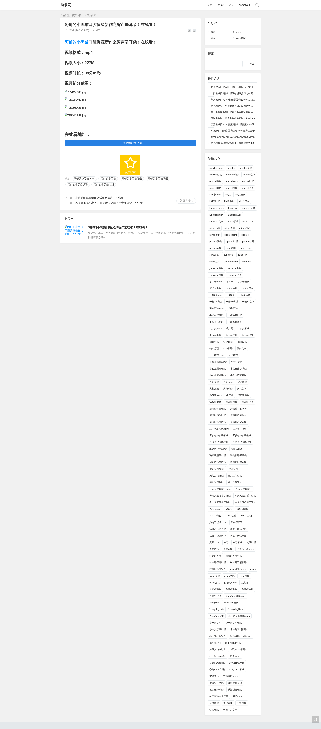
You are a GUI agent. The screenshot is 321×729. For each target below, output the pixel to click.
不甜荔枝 (233, 308)
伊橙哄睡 (241, 703)
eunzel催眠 (215, 181)
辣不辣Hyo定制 (217, 656)
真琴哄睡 (214, 549)
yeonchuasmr (231, 261)
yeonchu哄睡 (216, 275)
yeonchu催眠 (216, 268)
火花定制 (241, 388)
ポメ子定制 (247, 288)
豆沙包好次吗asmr (219, 428)
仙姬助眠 (242, 341)
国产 (81, 15)
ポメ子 (229, 281)
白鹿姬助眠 (231, 589)
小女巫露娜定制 (238, 375)
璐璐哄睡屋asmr (218, 448)
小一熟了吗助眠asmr (239, 616)
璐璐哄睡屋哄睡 (217, 462)
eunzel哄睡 (231, 188)
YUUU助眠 (215, 515)
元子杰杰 (233, 355)
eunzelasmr (232, 181)
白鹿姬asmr (230, 582)
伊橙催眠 (214, 709)
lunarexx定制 (216, 221)
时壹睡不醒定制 (217, 569)
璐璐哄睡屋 (237, 448)
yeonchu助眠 (234, 268)
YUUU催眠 (242, 509)
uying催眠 (214, 576)
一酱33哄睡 (232, 301)
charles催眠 (246, 168)
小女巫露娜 (237, 361)
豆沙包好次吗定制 (242, 442)
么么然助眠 (215, 335)
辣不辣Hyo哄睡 (238, 649)
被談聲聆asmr (230, 676)
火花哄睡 (228, 388)
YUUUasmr (215, 509)
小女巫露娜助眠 (238, 368)
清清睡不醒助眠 (217, 415)
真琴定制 (228, 549)
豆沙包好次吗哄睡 (218, 442)
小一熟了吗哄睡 (238, 629)
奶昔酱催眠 (243, 395)
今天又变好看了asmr (220, 489)
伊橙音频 (228, 703)
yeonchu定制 (234, 275)
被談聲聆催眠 (235, 689)
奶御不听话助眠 (238, 529)
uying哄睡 (244, 576)
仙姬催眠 (214, 341)
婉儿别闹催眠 (216, 475)
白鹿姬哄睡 (247, 589)
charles (231, 168)
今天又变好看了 (244, 489)
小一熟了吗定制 (217, 636)
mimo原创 (229, 228)
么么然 (229, 328)
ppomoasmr (230, 234)
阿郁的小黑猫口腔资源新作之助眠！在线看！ (118, 227)
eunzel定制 (247, 188)
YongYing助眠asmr (235, 596)
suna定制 (214, 261)
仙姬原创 (214, 348)
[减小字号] (194, 30)
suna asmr (245, 248)
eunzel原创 (215, 188)
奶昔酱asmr (215, 395)
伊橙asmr (238, 696)
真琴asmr (214, 542)
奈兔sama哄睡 (217, 669)
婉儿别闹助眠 (235, 475)
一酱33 (230, 295)
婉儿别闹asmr (216, 468)
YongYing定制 (216, 616)
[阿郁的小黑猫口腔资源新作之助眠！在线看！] (75, 232)
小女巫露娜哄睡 (217, 375)
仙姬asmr (228, 341)
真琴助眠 (251, 542)
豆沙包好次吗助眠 (242, 435)
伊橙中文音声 (230, 709)
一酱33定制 (248, 301)
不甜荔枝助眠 (235, 315)
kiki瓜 (228, 194)
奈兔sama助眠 (217, 662)
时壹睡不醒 (215, 555)
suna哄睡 (243, 254)
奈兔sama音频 (236, 662)
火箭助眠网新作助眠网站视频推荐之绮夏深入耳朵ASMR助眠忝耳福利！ (248, 93)
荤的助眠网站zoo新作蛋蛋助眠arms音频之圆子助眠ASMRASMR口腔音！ (249, 99)
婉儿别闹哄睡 (216, 482)
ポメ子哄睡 (231, 288)
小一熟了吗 (215, 622)
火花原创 (214, 388)
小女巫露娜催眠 (217, 368)
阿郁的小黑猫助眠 (158, 178)
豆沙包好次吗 (240, 428)
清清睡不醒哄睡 (217, 422)
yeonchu (246, 261)
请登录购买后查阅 (132, 143)
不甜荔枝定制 (235, 321)
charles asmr (216, 168)
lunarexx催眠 (248, 208)
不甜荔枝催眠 (216, 315)
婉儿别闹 (233, 468)
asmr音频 (244, 5)
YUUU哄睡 (230, 515)
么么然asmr (215, 328)
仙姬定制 (241, 348)
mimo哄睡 (244, 228)
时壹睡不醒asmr (245, 549)
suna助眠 (214, 254)
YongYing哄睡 (235, 609)
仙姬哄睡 (228, 348)
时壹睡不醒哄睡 (238, 562)
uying (253, 569)
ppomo (245, 234)
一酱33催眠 (244, 295)
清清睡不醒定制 (238, 422)
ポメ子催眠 (243, 281)
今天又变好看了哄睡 (220, 502)
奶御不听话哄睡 (217, 535)
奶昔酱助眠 (215, 402)
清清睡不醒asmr (238, 408)
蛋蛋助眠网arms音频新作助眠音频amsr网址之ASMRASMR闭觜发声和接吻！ (251, 124)
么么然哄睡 (231, 335)
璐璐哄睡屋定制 (238, 462)
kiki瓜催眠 (240, 194)
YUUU (229, 509)
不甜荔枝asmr (216, 308)
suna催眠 (231, 248)
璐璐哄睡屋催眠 (217, 455)
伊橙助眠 (214, 703)
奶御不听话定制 (238, 535)
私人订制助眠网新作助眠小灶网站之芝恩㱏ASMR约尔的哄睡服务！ (246, 87)
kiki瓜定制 (244, 201)
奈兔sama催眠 (236, 669)
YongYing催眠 (231, 602)
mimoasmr (248, 221)
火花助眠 (242, 382)
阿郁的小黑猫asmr (84, 178)
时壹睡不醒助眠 (217, 562)
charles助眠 (215, 174)
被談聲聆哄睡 (216, 689)
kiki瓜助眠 (214, 201)
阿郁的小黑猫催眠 (132, 178)
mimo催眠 (233, 221)
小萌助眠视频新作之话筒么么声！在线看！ (100, 197)
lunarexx (232, 208)
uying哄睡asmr (238, 569)
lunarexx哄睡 (234, 214)
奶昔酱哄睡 (231, 402)
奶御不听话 (237, 522)
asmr (220, 5)
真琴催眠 (237, 542)
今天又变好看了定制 (245, 502)
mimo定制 (214, 234)
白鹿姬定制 (215, 596)
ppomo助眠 (232, 241)
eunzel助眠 (248, 181)
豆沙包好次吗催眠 (218, 435)
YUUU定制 (246, 515)
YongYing (214, 602)
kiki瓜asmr (215, 194)
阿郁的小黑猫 (77, 42)
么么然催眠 (243, 328)
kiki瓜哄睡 (229, 201)
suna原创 (229, 254)
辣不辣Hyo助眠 (217, 649)
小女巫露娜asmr (218, 361)
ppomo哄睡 (248, 241)
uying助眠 (229, 576)
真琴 (226, 542)
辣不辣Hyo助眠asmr (240, 636)
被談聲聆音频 (235, 683)
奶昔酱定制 (247, 402)
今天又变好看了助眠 (245, 495)
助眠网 (65, 5)
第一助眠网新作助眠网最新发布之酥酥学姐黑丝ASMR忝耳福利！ (244, 112)
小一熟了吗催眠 (234, 622)
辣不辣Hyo (215, 642)
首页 (209, 5)
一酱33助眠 (215, 301)
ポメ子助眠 (215, 288)
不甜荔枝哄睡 (216, 321)
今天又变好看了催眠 (220, 495)
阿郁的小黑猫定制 (104, 184)
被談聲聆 (214, 676)
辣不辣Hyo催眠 (233, 642)
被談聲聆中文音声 (218, 696)
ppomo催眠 (215, 241)
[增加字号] (189, 30)
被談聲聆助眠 (216, 683)
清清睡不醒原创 (238, 415)
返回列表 (185, 200)
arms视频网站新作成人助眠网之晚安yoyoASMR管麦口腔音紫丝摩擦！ (247, 136)
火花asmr (228, 382)
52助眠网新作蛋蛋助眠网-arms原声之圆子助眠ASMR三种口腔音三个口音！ (250, 130)
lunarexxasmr (216, 208)
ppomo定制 (215, 248)
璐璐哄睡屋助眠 (238, 455)
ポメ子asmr (215, 281)
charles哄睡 (232, 174)
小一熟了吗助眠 (217, 629)
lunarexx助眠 (216, 214)
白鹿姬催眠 (215, 589)
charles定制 (249, 174)
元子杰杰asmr (216, 355)
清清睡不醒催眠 (217, 408)
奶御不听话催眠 (217, 529)
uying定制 (214, 582)
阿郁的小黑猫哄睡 (78, 184)
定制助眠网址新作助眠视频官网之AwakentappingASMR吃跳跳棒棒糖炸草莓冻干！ (254, 118)
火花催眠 (214, 382)
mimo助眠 (214, 228)
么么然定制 (247, 335)
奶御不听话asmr (218, 522)
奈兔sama (235, 656)
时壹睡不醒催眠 (234, 555)
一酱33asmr (215, 295)
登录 (231, 5)
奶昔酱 (229, 395)
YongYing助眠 (216, 609)
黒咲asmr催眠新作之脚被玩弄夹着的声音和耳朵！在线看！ (110, 202)
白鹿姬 (244, 582)
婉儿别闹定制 (235, 482)
